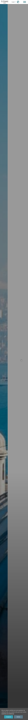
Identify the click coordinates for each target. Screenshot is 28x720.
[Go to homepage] (4, 1)
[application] (14, 714)
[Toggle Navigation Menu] (24, 2)
